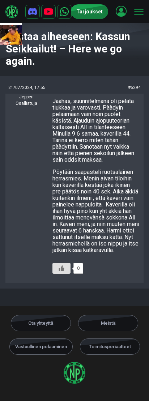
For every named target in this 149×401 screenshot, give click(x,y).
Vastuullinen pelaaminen (41, 346)
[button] (121, 11)
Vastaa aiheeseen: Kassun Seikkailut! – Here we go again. (68, 48)
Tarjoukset (89, 11)
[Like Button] (61, 268)
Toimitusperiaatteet (110, 346)
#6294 (134, 87)
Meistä (108, 323)
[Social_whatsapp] (64, 12)
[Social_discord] (32, 12)
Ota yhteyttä (41, 323)
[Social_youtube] (48, 12)
